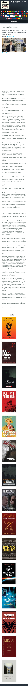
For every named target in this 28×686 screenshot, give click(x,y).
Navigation (14, 21)
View (4, 36)
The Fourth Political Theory (18, 1)
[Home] (5, 8)
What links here (10, 36)
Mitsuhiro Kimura (5, 52)
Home (3, 26)
